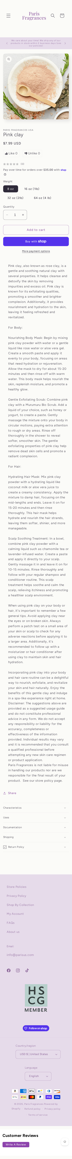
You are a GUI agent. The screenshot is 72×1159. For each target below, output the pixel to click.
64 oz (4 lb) (42, 198)
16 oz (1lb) (32, 189)
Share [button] (12, 793)
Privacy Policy (16, 896)
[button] (8, 15)
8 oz (10, 189)
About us (13, 931)
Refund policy (32, 1108)
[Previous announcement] (7, 43)
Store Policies (16, 886)
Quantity (9, 206)
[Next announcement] (65, 43)
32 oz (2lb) (15, 198)
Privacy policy (52, 1108)
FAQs (11, 922)
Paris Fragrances (33, 1104)
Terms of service (38, 1114)
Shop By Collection (20, 905)
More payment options (36, 251)
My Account (15, 913)
